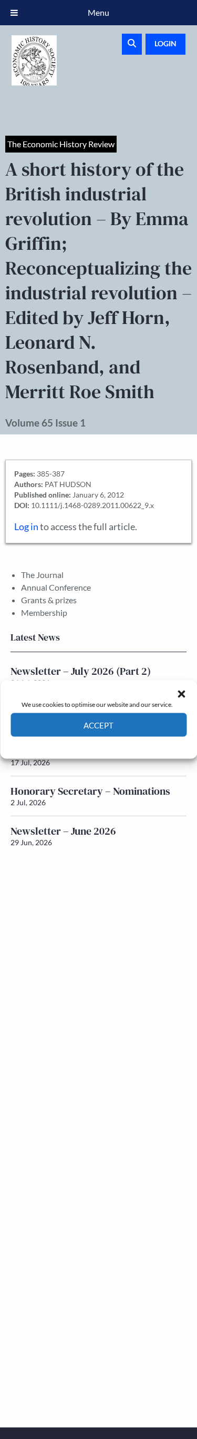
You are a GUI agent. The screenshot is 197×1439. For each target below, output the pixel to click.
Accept (98, 724)
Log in (26, 526)
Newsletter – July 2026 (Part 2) (81, 671)
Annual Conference (56, 587)
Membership (44, 612)
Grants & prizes (49, 600)
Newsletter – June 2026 (63, 831)
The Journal (42, 575)
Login (165, 43)
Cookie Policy (74, 744)
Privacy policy (117, 744)
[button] (181, 693)
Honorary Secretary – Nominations (90, 791)
